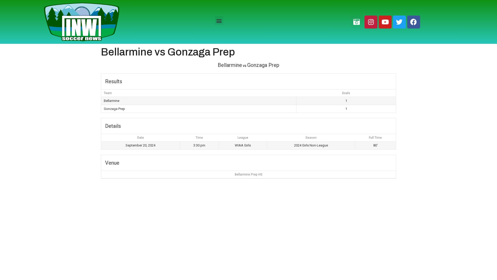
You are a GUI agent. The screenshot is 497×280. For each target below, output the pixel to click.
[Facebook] (413, 22)
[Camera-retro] (356, 22)
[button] (219, 20)
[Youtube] (385, 22)
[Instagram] (370, 22)
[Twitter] (399, 22)
